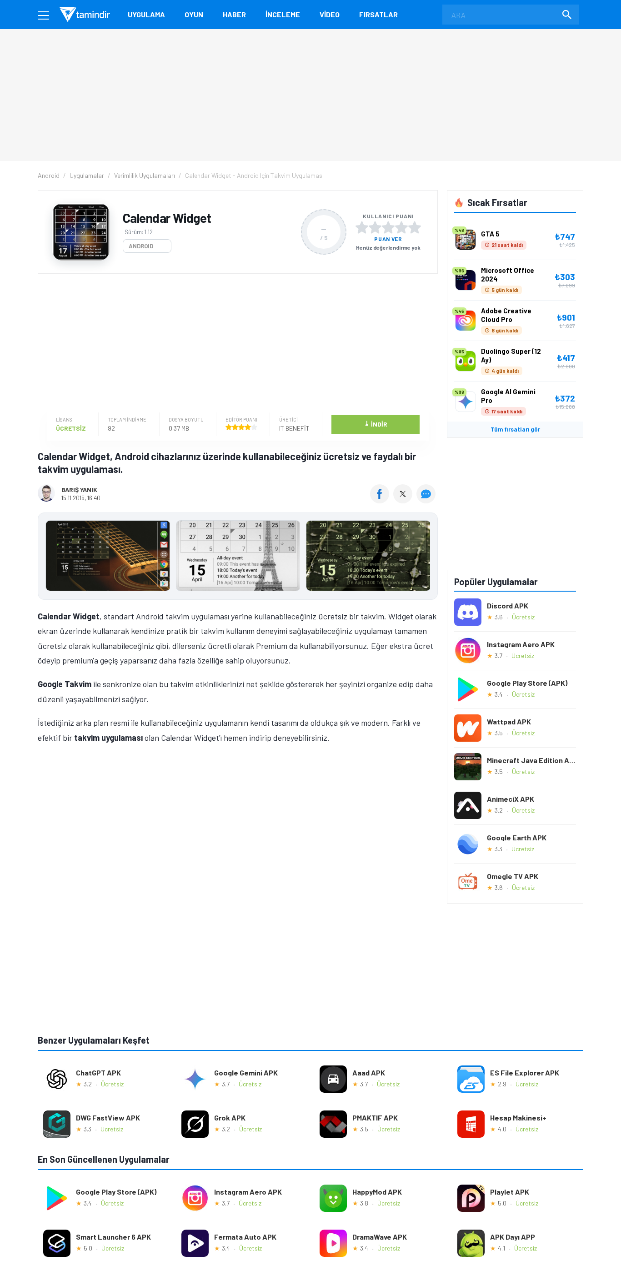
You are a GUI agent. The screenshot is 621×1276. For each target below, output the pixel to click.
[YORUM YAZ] (427, 500)
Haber (234, 14)
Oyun (194, 14)
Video (330, 14)
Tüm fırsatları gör (515, 429)
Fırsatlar (378, 14)
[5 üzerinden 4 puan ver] (401, 227)
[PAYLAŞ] (381, 500)
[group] (237, 557)
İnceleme (282, 14)
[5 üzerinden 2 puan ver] (375, 227)
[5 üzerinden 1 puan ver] (362, 227)
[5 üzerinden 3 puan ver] (388, 227)
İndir (375, 423)
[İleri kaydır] (426, 556)
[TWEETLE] (404, 500)
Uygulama (146, 14)
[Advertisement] (235, 344)
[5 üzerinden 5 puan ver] (414, 227)
